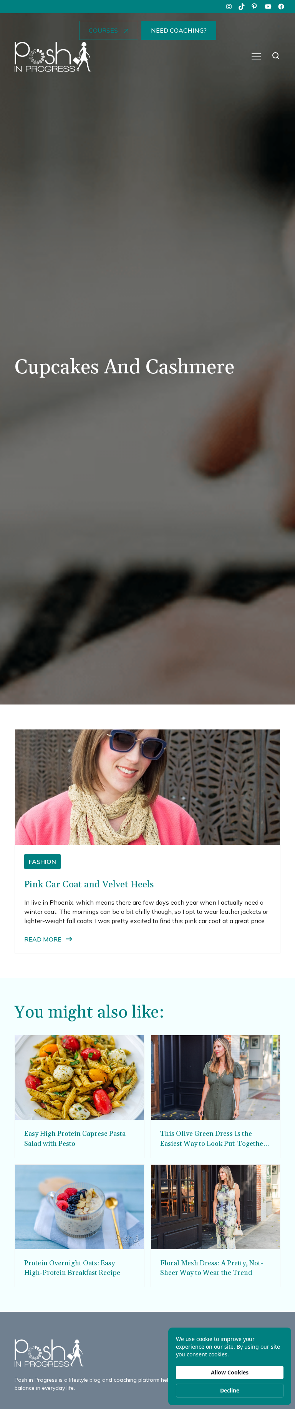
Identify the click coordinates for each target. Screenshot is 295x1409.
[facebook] (281, 6)
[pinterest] (255, 6)
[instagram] (228, 6)
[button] (256, 57)
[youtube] (268, 6)
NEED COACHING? (179, 30)
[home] (53, 57)
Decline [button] (229, 1390)
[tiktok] (242, 6)
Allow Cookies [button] (230, 1372)
